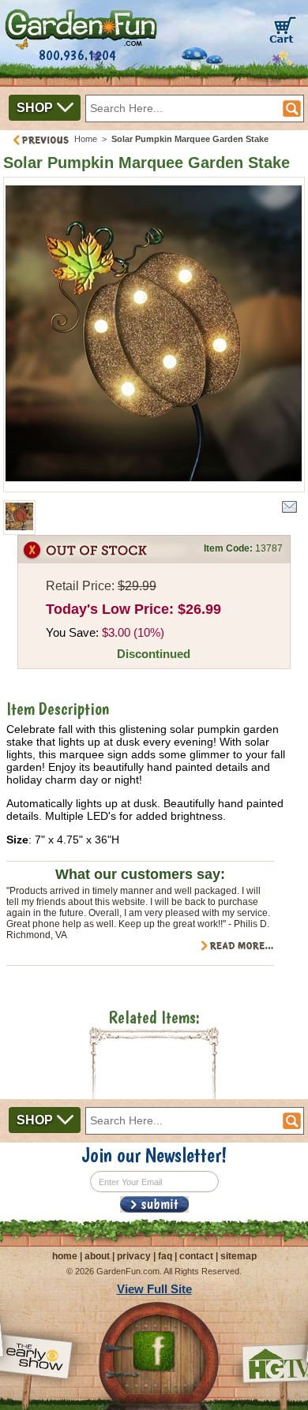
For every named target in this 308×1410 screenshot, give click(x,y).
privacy (134, 1256)
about (97, 1256)
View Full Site (154, 1289)
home (64, 1256)
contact (196, 1256)
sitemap (238, 1256)
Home (85, 139)
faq (165, 1256)
